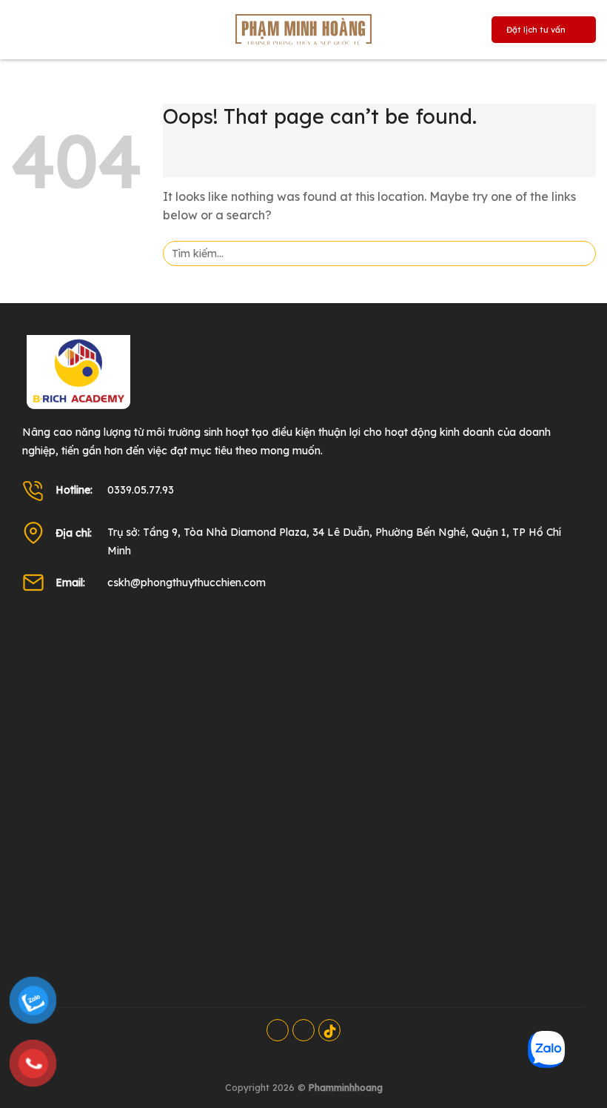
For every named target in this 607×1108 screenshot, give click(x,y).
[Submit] (580, 253)
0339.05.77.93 (140, 490)
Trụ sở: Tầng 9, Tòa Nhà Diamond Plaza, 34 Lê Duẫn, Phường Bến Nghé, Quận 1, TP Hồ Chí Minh (334, 541)
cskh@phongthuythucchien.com (186, 582)
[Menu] (23, 33)
